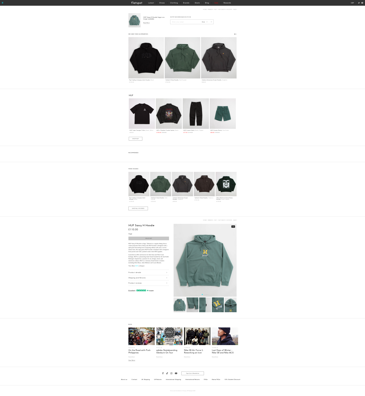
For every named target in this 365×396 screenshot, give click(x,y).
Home (205, 9)
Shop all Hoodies (138, 208)
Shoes (162, 3)
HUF (215, 9)
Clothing (174, 3)
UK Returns (158, 379)
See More (131, 360)
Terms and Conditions (176, 390)
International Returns (192, 379)
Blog (207, 3)
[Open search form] (358, 3)
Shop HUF (135, 138)
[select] (204, 22)
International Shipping (173, 379)
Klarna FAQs (216, 379)
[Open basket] (362, 3)
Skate (197, 3)
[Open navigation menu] (2, 3)
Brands (186, 3)
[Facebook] (163, 373)
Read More (146, 23)
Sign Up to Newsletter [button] (192, 373)
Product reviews (135, 283)
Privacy (185, 390)
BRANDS (210, 9)
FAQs (206, 379)
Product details (134, 272)
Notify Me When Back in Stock (180, 17)
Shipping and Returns (137, 278)
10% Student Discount (232, 379)
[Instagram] (171, 373)
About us (124, 379)
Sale (216, 3)
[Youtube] (176, 373)
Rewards (227, 3)
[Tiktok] (167, 373)
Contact (134, 379)
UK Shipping (145, 379)
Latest (151, 3)
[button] (202, 294)
